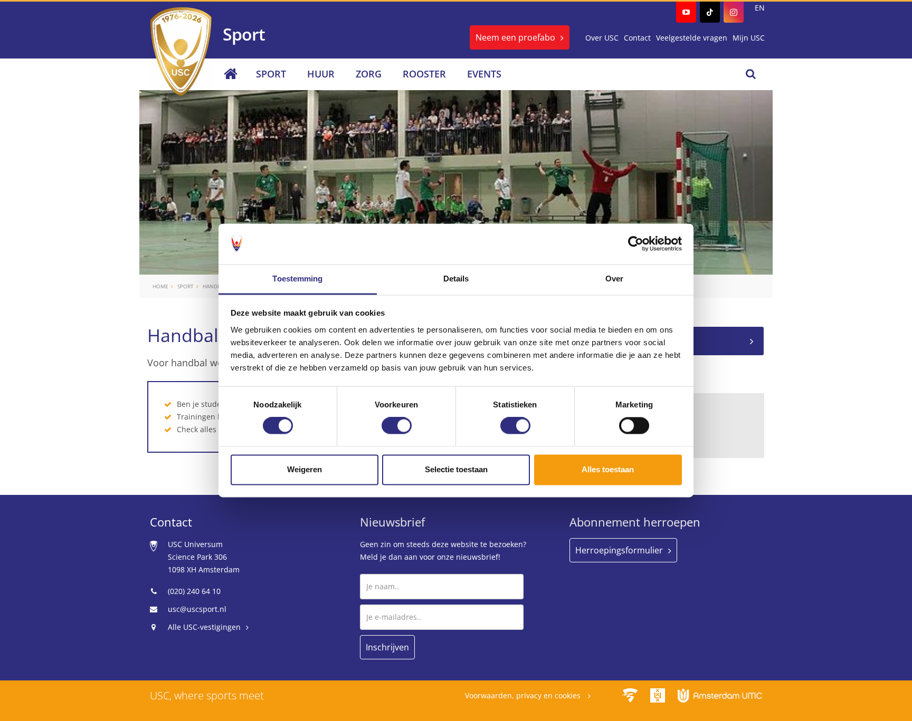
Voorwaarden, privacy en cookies (524, 695)
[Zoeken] (750, 73)
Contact (637, 38)
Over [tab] (614, 278)
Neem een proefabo (515, 37)
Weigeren (304, 469)
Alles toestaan (608, 469)
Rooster (424, 73)
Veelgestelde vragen (691, 38)
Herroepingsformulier (619, 550)
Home (160, 286)
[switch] (397, 425)
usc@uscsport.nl (197, 609)
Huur (321, 73)
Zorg (369, 73)
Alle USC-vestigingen (204, 627)
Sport (271, 73)
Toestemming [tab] (297, 278)
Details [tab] (456, 278)
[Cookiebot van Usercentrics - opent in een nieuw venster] (636, 244)
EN (760, 8)
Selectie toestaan (456, 469)
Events (484, 73)
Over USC (602, 38)
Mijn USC (749, 38)
